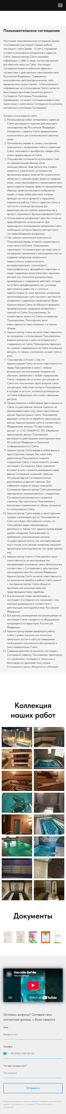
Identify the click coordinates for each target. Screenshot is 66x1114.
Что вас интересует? (15, 1065)
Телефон (8, 1046)
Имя (5, 1027)
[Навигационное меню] (60, 5)
